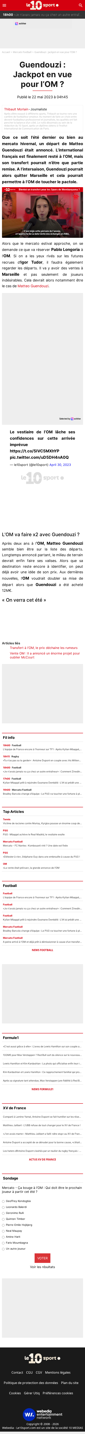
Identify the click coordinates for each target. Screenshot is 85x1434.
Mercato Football (22, 52)
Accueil (6, 52)
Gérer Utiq (32, 1393)
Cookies (15, 1393)
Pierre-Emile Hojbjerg (19, 1224)
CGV (39, 1372)
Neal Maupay (14, 1230)
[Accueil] (42, 5)
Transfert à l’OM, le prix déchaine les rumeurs (43, 648)
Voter (42, 1258)
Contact (17, 1372)
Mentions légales (58, 1372)
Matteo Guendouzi (33, 286)
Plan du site (69, 1383)
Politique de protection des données (31, 1383)
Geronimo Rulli (15, 1212)
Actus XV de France (42, 1159)
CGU (29, 1372)
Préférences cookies (58, 1393)
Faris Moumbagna (17, 1242)
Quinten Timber (15, 1218)
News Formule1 (42, 1089)
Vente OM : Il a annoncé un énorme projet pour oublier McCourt (45, 655)
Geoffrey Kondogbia (18, 1201)
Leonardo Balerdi (16, 1206)
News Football (42, 950)
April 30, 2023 (60, 465)
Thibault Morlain (16, 109)
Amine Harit (13, 1236)
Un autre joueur (16, 1248)
